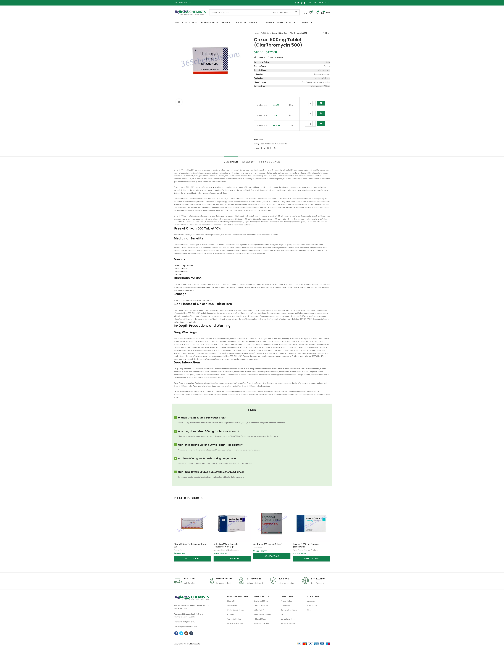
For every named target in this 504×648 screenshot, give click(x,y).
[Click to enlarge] (179, 102)
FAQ (282, 614)
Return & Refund (288, 623)
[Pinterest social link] (268, 148)
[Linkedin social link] (271, 148)
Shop (309, 610)
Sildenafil (231, 601)
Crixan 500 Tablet (181, 271)
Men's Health (232, 605)
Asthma (230, 614)
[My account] (305, 12)
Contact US (312, 605)
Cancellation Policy (288, 619)
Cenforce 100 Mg (261, 601)
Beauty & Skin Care (235, 623)
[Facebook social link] (295, 2)
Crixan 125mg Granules (183, 265)
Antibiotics (265, 33)
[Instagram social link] (301, 2)
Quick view (209, 515)
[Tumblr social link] (304, 2)
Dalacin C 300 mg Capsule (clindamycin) (306, 545)
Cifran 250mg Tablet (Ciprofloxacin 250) (191, 545)
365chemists (179, 605)
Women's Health (234, 619)
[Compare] (209, 509)
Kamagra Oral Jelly (261, 623)
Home (256, 33)
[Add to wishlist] (209, 521)
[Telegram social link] (274, 148)
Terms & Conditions (289, 610)
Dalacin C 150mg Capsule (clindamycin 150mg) (226, 545)
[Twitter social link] (298, 2)
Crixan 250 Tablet (181, 268)
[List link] (192, 615)
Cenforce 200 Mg (261, 605)
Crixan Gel (178, 274)
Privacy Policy (286, 601)
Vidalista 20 (259, 610)
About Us (311, 601)
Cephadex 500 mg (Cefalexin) (267, 544)
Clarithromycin (208, 187)
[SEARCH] (296, 12)
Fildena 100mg (260, 619)
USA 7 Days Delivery (235, 610)
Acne (215, 550)
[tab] (231, 160)
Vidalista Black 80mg (262, 614)
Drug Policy (285, 605)
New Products (281, 144)
